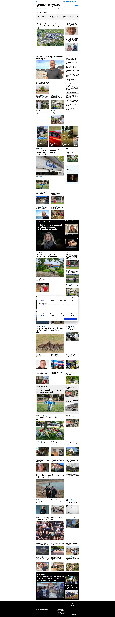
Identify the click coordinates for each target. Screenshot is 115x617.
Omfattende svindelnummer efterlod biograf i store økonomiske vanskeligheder (49, 152)
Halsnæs (67, 61)
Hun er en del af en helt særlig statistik (42, 281)
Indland (70, 473)
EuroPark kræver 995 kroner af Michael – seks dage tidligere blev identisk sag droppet (72, 329)
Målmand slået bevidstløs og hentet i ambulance (57, 193)
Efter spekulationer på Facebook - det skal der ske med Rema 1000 (56, 558)
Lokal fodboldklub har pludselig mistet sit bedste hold (56, 97)
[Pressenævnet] (61, 612)
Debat (63, 8)
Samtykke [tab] (42, 300)
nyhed (70, 57)
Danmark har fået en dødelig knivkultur (72, 153)
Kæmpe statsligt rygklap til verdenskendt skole (57, 208)
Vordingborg (38, 574)
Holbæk (52, 95)
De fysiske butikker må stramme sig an (57, 501)
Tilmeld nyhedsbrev (50, 604)
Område (50, 8)
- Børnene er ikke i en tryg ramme (72, 460)
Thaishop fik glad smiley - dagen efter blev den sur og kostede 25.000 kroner (57, 357)
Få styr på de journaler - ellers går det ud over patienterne (42, 83)
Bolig (69, 556)
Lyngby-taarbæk (68, 99)
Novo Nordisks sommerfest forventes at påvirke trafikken (72, 475)
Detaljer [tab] (52, 300)
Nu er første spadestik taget (71, 587)
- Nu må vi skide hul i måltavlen (49, 518)
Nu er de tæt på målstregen (71, 401)
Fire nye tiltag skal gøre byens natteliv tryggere (42, 193)
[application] (42, 136)
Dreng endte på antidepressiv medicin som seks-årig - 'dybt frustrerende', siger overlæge (71, 237)
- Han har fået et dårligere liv (71, 24)
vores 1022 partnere (43, 304)
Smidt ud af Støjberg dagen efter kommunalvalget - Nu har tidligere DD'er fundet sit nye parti (42, 357)
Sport (74, 8)
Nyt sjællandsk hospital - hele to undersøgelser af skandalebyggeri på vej (50, 26)
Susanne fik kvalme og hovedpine (42, 460)
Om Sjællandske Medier (61, 603)
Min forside (45, 8)
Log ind (75, 1)
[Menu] (79, 1)
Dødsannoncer (69, 8)
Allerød (52, 110)
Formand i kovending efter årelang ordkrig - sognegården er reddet (57, 460)
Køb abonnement (69, 1)
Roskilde (37, 95)
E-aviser (64, 1)
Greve (66, 91)
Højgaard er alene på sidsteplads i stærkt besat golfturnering (72, 272)
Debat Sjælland (72, 151)
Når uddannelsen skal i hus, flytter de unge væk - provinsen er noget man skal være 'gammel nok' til (50, 578)
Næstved (38, 15)
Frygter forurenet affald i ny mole (49, 57)
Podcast (41, 223)
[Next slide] (78, 137)
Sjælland (66, 15)
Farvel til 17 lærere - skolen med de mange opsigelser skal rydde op (72, 171)
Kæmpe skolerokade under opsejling (72, 544)
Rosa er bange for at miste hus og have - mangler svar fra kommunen (72, 373)
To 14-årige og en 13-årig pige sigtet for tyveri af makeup (41, 17)
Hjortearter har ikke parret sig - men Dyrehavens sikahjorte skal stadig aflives (49, 330)
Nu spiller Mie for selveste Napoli (42, 178)
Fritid (40, 473)
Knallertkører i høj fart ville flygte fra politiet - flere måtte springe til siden (72, 75)
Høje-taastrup (53, 556)
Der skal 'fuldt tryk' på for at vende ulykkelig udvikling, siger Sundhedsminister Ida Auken (49, 227)
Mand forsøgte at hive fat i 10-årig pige (42, 112)
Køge (51, 441)
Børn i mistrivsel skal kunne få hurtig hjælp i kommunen (71, 222)
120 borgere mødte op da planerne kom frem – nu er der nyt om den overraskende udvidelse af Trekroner (72, 110)
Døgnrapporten (42, 15)
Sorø (36, 441)
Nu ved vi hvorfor (72, 517)
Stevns (52, 206)
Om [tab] (72, 300)
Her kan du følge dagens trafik (56, 373)
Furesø (37, 148)
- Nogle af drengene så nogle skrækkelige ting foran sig (72, 88)
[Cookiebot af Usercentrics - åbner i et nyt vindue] (73, 297)
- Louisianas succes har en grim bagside (57, 544)
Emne (54, 8)
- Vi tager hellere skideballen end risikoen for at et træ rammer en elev (42, 444)
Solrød (67, 94)
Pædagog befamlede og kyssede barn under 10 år (42, 373)
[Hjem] (36, 1)
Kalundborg (67, 585)
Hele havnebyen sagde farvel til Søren (72, 63)
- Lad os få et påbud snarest (72, 356)
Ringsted (51, 15)
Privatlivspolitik (60, 604)
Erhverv (59, 8)
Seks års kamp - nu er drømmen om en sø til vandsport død (50, 476)
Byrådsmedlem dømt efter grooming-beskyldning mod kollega (71, 80)
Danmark (67, 270)
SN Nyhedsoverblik (39, 8)
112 (39, 110)
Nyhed (40, 95)
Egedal (37, 176)
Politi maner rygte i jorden (42, 97)
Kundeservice (38, 603)
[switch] (52, 315)
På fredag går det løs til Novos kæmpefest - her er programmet (72, 67)
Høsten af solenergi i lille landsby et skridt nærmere (71, 574)
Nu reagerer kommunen (48, 255)
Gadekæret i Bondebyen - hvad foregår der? (72, 101)
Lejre (36, 354)
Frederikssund (68, 326)
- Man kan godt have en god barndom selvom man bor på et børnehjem (42, 559)
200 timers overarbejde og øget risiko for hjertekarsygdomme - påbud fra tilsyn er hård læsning (72, 502)
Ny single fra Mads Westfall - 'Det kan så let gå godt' (72, 105)
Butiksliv (57, 556)
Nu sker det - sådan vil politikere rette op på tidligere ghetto (72, 558)
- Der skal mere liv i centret (71, 92)
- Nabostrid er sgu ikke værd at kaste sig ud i (72, 444)
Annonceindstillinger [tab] (62, 300)
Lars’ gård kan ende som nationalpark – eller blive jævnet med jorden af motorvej (57, 113)
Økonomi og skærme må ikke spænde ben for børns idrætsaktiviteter (42, 501)
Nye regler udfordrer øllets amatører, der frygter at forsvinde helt (57, 444)
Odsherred (37, 206)
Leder (71, 169)
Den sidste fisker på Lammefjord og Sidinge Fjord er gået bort (42, 208)
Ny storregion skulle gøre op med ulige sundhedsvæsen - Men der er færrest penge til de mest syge (71, 40)
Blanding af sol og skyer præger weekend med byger (42, 544)
